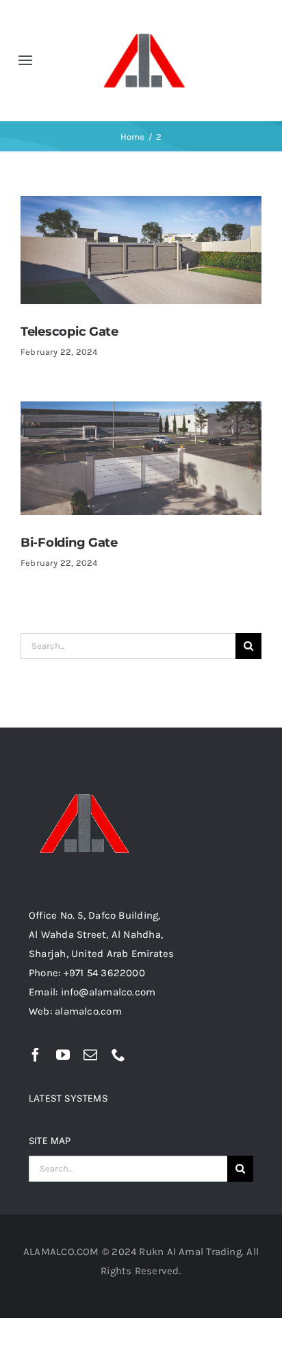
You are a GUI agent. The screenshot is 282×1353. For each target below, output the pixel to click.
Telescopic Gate (69, 331)
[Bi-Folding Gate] (141, 411)
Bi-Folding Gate (69, 542)
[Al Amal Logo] (143, 15)
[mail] (90, 1055)
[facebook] (35, 1055)
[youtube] (63, 1055)
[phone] (118, 1055)
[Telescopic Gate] (141, 205)
